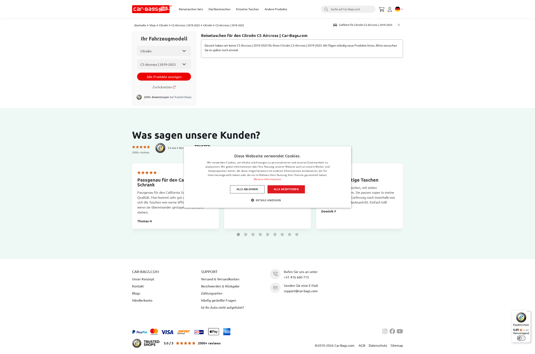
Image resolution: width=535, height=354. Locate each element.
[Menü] (528, 312)
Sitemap (397, 345)
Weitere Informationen (267, 179)
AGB (362, 345)
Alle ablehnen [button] (247, 189)
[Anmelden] (390, 9)
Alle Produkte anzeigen (164, 77)
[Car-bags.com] (152, 9)
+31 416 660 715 (296, 277)
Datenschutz (378, 345)
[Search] (325, 9)
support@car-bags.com (301, 291)
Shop (152, 25)
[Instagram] (386, 331)
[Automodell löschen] (399, 24)
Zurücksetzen (163, 87)
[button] (238, 234)
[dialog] (267, 177)
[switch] (521, 338)
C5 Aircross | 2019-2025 (185, 25)
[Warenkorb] (381, 9)
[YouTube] (400, 331)
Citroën (163, 25)
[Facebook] (393, 331)
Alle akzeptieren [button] (286, 189)
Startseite (140, 25)
